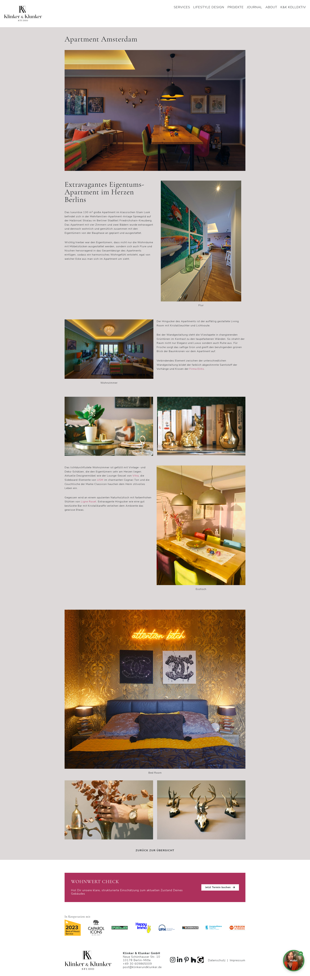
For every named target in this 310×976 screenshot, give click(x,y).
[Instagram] (173, 960)
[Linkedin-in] (180, 960)
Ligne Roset (88, 501)
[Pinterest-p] (187, 960)
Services (182, 7)
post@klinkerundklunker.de (142, 967)
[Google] (200, 960)
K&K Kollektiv (293, 7)
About (271, 7)
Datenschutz (217, 960)
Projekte (235, 7)
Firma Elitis (196, 369)
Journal (254, 7)
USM (100, 480)
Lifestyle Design (208, 7)
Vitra (136, 475)
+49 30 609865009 (137, 964)
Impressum (237, 960)
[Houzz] (194, 960)
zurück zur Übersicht (155, 850)
